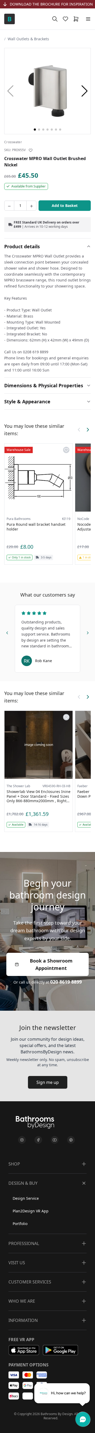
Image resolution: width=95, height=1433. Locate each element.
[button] (84, 91)
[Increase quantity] (31, 205)
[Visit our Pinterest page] (71, 1140)
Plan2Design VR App (31, 1210)
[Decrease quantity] (9, 205)
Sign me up (47, 1082)
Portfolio (20, 1223)
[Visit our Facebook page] (38, 1140)
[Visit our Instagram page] (22, 1140)
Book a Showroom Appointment (51, 964)
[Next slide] (87, 632)
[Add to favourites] (30, 150)
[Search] (55, 19)
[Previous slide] (7, 632)
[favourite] (66, 19)
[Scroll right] (87, 430)
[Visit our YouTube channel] (55, 1140)
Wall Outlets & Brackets (28, 38)
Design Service (26, 1198)
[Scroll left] (79, 430)
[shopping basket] (77, 19)
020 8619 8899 (66, 982)
